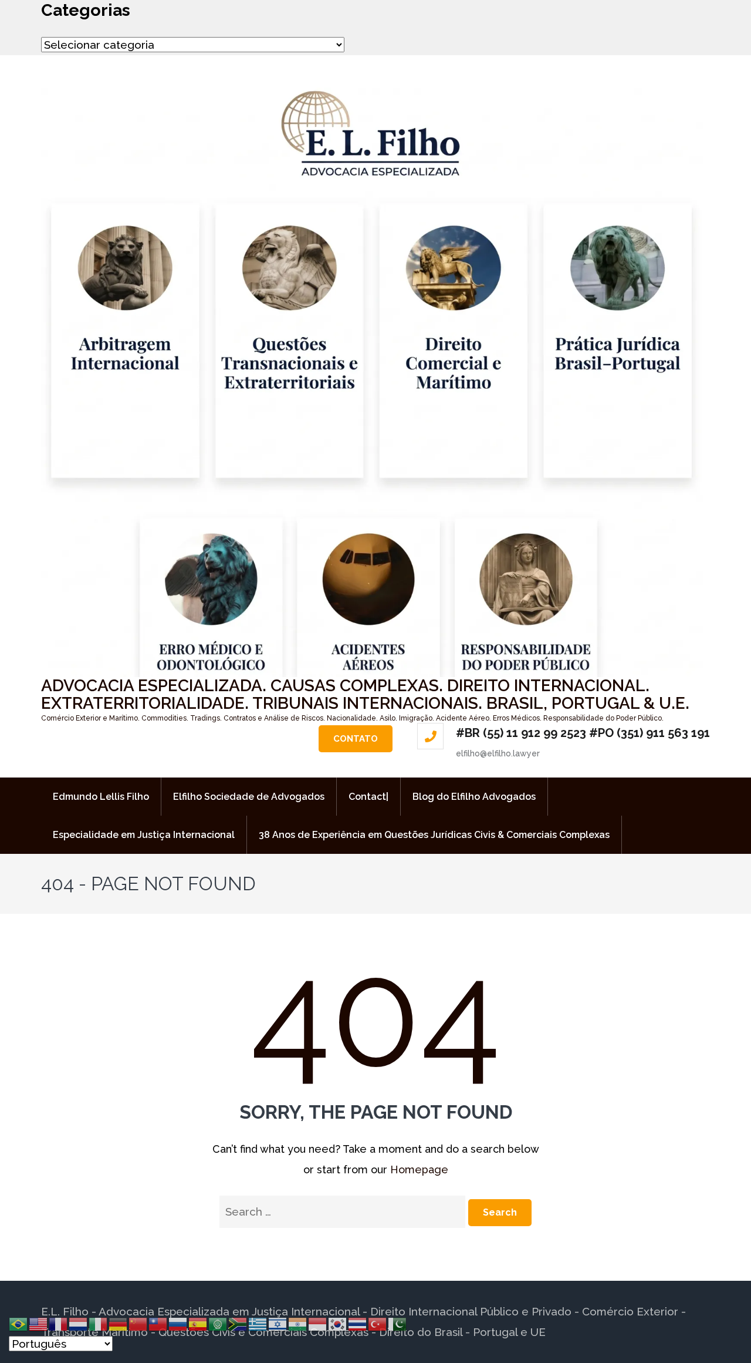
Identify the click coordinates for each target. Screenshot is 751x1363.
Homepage (419, 1169)
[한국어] (338, 1323)
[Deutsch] (118, 1323)
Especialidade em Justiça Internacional (144, 834)
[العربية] (218, 1323)
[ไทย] (358, 1323)
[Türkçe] (378, 1323)
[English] (39, 1323)
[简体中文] (138, 1323)
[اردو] (398, 1323)
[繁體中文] (158, 1323)
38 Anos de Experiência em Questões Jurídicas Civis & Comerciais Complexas (434, 834)
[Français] (59, 1323)
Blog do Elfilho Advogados (474, 796)
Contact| (368, 796)
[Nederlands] (79, 1323)
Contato (355, 738)
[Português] (19, 1323)
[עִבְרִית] (278, 1323)
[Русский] (178, 1323)
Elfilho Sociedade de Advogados (248, 796)
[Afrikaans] (238, 1323)
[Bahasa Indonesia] (318, 1323)
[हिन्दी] (298, 1323)
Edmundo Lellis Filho (101, 796)
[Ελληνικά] (258, 1323)
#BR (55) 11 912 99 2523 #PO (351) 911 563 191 (583, 733)
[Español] (198, 1323)
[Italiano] (99, 1323)
